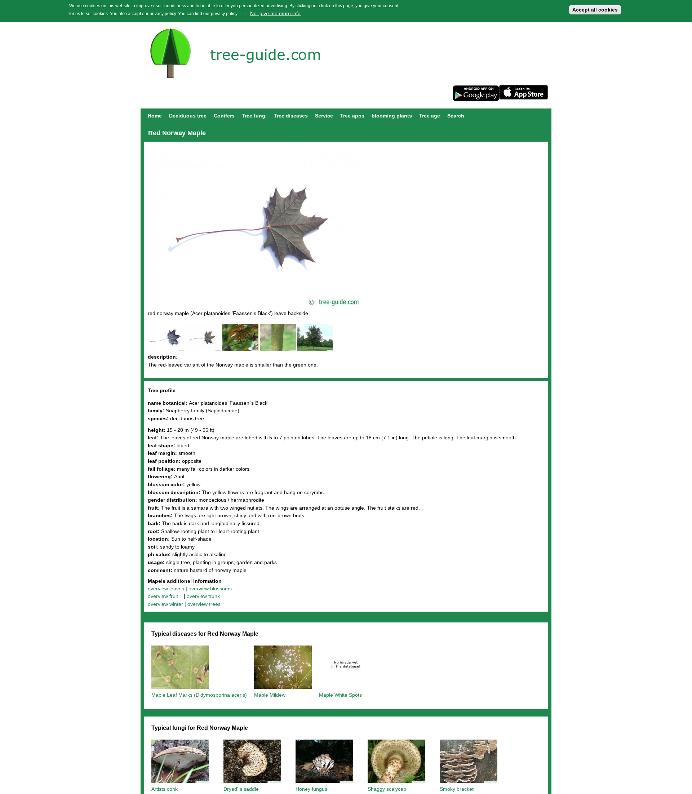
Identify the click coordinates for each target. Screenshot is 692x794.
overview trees (204, 604)
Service (324, 116)
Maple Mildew (269, 695)
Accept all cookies (595, 10)
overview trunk (203, 596)
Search (455, 116)
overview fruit (163, 596)
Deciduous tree (188, 116)
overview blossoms (210, 588)
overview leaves (166, 588)
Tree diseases (291, 116)
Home (155, 116)
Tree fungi (254, 116)
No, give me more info (275, 13)
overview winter (165, 604)
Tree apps (352, 116)
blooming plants (392, 116)
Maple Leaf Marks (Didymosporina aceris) (199, 695)
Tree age (429, 116)
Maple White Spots (340, 695)
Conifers (224, 116)
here (243, 13)
